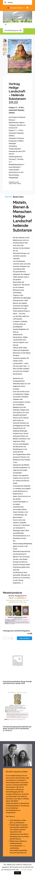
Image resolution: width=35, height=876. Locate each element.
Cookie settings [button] (26, 870)
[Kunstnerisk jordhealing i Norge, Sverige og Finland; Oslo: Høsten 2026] (17, 660)
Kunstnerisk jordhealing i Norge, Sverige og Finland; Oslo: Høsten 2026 (17, 682)
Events (17, 182)
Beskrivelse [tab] (7, 197)
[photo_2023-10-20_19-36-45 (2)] (19, 56)
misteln (14, 183)
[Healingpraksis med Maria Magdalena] (17, 609)
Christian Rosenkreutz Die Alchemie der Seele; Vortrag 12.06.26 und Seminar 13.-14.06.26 (17, 728)
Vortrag (19, 183)
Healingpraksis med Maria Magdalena (16, 631)
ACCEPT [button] (17, 873)
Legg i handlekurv (24, 638)
